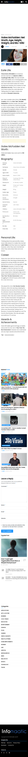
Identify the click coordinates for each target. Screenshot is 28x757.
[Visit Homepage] (9, 1)
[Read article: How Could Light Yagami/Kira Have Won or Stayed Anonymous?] (14, 548)
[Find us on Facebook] (1, 753)
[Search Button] (26, 2)
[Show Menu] (2, 2)
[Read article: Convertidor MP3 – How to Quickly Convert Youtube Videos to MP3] (14, 420)
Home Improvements (7, 641)
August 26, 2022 (9, 450)
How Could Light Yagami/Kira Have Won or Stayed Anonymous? (10, 561)
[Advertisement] (14, 18)
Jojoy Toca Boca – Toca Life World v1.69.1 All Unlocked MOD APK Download (14, 388)
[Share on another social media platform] (23, 64)
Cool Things (4, 619)
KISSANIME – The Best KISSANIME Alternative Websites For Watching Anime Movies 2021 (16, 577)
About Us (9, 743)
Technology (4, 664)
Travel (3, 667)
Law (2, 647)
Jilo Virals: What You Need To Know (11, 448)
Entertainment (8, 34)
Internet (3, 644)
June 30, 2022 (9, 471)
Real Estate (4, 659)
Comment (4, 486)
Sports (3, 661)
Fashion (3, 627)
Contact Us (11, 745)
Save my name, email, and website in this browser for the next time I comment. (14, 525)
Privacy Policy (16, 743)
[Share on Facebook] (9, 64)
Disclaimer (3, 745)
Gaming (3, 633)
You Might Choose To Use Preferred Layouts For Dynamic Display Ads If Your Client (15, 570)
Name (3, 505)
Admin (7, 46)
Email (3, 511)
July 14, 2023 (8, 390)
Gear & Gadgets (5, 636)
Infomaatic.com (13, 737)
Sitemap (3, 743)
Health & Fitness (5, 639)
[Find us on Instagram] (3, 753)
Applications (5, 610)
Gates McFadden (9, 335)
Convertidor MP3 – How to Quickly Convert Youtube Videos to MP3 (13, 429)
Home (2, 34)
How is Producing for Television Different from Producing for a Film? (12, 408)
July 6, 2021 (14, 46)
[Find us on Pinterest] (9, 753)
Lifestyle (3, 650)
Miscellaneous (5, 653)
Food (2, 630)
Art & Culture (5, 613)
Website (3, 518)
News (2, 656)
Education (4, 622)
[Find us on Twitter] (6, 753)
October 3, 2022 (9, 431)
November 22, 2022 (10, 411)
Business (3, 616)
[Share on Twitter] (16, 64)
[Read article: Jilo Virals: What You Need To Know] (14, 440)
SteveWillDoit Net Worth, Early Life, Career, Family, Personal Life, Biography (13, 468)
